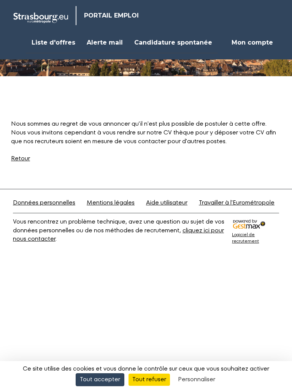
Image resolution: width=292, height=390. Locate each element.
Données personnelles (44, 203)
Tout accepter (100, 380)
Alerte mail (105, 42)
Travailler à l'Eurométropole (237, 203)
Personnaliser (196, 380)
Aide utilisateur (166, 203)
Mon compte (252, 42)
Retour (20, 159)
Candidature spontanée (173, 42)
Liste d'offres (53, 42)
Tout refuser (149, 380)
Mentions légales (111, 203)
